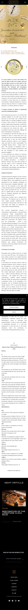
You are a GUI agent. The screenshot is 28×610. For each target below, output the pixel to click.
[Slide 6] (20, 74)
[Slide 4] (16, 74)
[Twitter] (12, 600)
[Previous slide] (1, 67)
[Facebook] (9, 600)
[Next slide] (26, 67)
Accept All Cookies (14, 307)
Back (4, 41)
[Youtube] (18, 600)
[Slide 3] (15, 74)
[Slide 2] (13, 74)
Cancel (14, 312)
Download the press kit (14, 470)
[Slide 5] (18, 74)
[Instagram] (15, 600)
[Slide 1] (9, 74)
